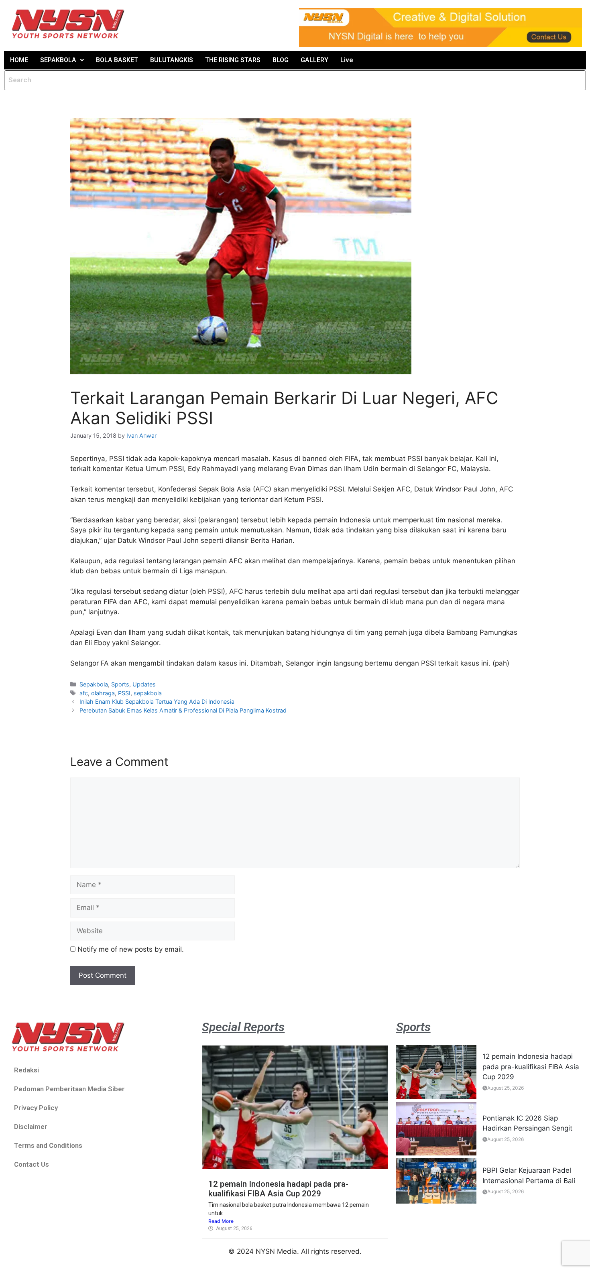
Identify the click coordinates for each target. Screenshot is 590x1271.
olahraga (103, 693)
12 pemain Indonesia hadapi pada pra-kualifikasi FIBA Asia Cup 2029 (278, 1188)
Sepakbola (93, 684)
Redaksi (26, 1070)
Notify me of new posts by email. (130, 949)
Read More (221, 1221)
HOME (19, 60)
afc (83, 693)
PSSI (124, 693)
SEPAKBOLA (58, 60)
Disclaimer (30, 1127)
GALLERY (314, 60)
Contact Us (31, 1164)
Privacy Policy (36, 1108)
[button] (62, 60)
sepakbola (148, 693)
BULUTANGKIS (171, 60)
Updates (144, 684)
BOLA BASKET (117, 60)
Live (346, 60)
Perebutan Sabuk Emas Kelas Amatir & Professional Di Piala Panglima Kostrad (183, 710)
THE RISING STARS (232, 60)
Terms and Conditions (48, 1145)
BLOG (281, 60)
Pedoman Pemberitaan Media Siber (69, 1089)
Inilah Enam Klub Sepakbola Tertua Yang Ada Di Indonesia (156, 701)
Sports (120, 684)
